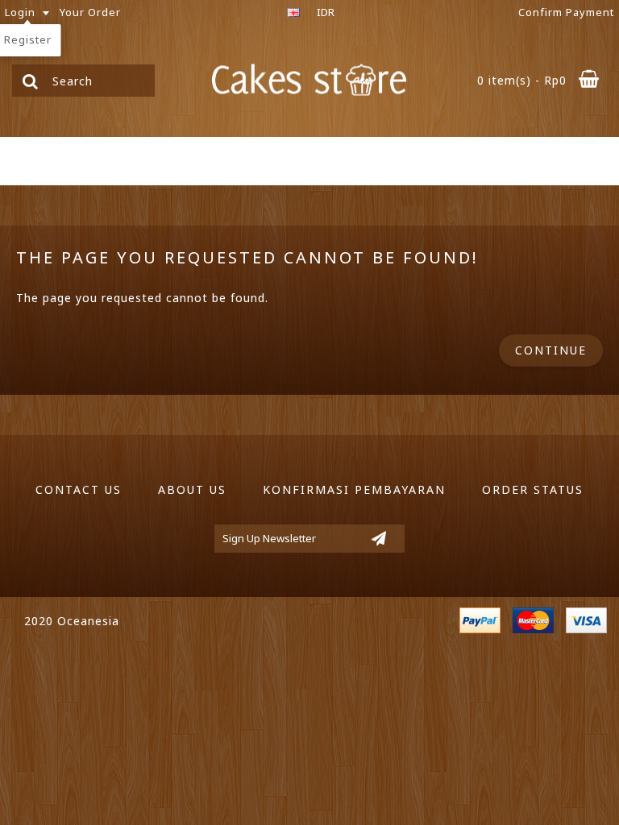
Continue (551, 350)
